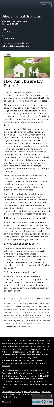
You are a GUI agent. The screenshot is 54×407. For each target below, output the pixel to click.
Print (7, 55)
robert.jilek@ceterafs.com (15, 46)
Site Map (6, 401)
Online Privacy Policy (12, 391)
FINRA (41, 376)
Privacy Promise (32, 391)
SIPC (47, 376)
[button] (45, 5)
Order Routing (10, 397)
